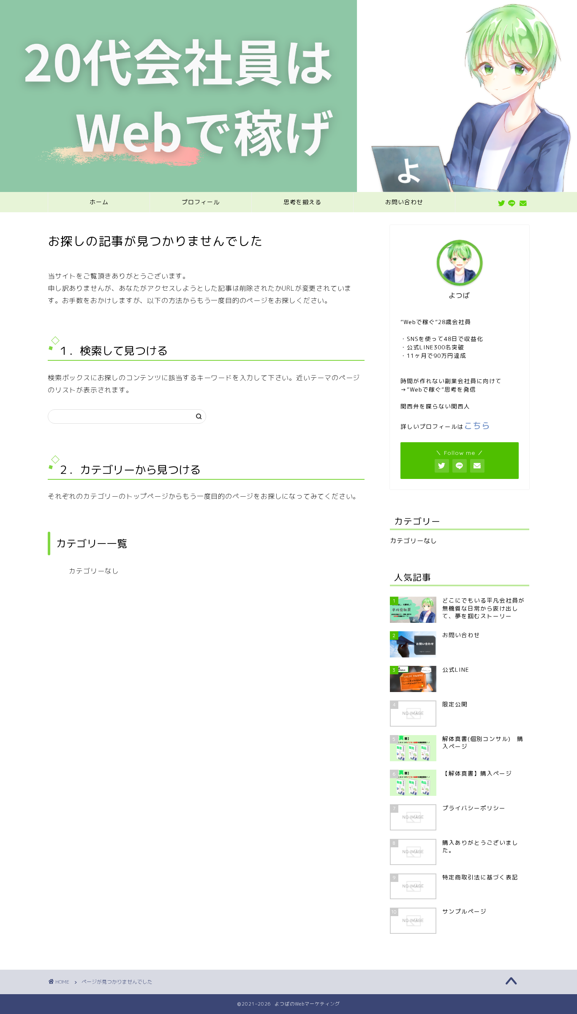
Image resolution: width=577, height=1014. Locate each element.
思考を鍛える (302, 202)
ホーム (99, 202)
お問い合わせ (404, 202)
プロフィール (201, 202)
